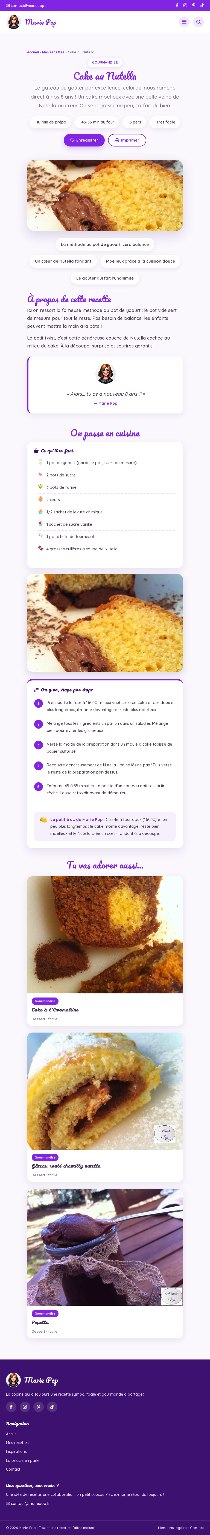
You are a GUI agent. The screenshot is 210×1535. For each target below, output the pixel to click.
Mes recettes (53, 52)
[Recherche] (198, 21)
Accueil (33, 52)
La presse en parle (22, 1460)
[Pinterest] (193, 5)
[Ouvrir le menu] (184, 21)
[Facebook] (177, 5)
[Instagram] (185, 5)
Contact (13, 1469)
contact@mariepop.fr (29, 5)
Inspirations (16, 1451)
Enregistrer (87, 140)
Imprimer (130, 140)
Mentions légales (172, 1527)
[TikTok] (202, 5)
